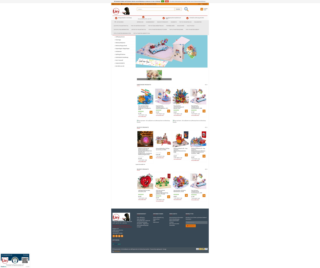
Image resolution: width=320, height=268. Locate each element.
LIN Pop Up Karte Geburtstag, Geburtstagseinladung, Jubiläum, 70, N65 (162, 192)
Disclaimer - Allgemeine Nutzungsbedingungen (143, 224)
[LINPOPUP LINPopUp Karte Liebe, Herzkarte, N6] (145, 181)
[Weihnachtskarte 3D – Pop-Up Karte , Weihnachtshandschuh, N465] (145, 139)
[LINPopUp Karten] (154, 75)
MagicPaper (180, 25)
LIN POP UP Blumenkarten (121, 29)
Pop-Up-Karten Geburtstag (142, 33)
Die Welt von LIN (119, 66)
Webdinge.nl (117, 251)
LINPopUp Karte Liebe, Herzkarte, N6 (144, 191)
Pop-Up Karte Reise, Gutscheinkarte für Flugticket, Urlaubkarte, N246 (144, 107)
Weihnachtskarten (120, 42)
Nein (167, 1)
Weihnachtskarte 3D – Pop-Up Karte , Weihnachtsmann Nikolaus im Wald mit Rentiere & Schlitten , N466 (163, 151)
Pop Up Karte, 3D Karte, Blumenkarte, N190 (180, 191)
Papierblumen (170, 25)
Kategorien (120, 22)
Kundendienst (150, 22)
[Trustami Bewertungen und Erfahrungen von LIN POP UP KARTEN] (116, 244)
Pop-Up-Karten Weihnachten (122, 33)
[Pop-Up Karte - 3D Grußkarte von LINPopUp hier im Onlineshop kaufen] (121, 10)
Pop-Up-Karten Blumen (176, 29)
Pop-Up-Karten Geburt (192, 29)
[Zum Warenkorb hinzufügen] (151, 112)
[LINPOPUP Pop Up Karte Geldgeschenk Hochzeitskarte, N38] (198, 96)
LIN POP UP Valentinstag (121, 25)
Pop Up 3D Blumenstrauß (156, 25)
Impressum (140, 22)
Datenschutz (156, 219)
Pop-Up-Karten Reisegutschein (158, 29)
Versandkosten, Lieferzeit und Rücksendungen (143, 221)
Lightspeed (159, 249)
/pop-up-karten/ (141, 219)
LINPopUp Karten (120, 37)
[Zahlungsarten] (197, 249)
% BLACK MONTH (120, 63)
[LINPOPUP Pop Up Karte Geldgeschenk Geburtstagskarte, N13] (163, 96)
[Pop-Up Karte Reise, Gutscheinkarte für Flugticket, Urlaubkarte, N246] (145, 96)
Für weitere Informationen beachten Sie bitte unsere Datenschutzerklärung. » (188, 1)
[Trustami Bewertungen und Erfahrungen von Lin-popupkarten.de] (15, 260)
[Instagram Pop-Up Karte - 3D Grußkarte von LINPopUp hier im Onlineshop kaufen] (122, 236)
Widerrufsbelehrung (158, 217)
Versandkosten (142, 116)
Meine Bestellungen (174, 219)
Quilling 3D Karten (120, 54)
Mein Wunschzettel (174, 223)
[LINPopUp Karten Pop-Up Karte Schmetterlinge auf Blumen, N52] (181, 96)
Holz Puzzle (190, 25)
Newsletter (172, 225)
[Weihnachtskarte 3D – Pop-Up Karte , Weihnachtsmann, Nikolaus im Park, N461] (181, 139)
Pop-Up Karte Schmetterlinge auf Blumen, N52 (179, 107)
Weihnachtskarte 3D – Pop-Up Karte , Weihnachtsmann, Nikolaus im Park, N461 (181, 150)
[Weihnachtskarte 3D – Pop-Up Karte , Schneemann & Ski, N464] (198, 139)
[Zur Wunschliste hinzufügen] (148, 105)
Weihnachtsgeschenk (121, 45)
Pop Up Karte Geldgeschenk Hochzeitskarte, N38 (196, 107)
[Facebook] (113, 236)
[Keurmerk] (186, 9)
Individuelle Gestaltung (121, 57)
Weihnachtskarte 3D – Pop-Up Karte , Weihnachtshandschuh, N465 (145, 150)
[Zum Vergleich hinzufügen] (151, 105)
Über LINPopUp (141, 217)
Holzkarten (197, 22)
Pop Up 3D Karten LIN (185, 22)
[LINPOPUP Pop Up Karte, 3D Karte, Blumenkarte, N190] (181, 181)
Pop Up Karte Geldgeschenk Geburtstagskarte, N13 (162, 107)
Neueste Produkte (162, 22)
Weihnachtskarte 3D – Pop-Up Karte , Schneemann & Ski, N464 (198, 150)
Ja (162, 1)
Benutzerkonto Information (176, 217)
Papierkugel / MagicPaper (122, 48)
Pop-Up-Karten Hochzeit (138, 25)
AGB (154, 220)
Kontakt (139, 227)
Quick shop (142, 105)
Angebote (174, 22)
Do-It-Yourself (119, 60)
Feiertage (118, 39)
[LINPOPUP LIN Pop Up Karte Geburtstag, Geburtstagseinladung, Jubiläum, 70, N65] (163, 181)
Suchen (178, 9)
